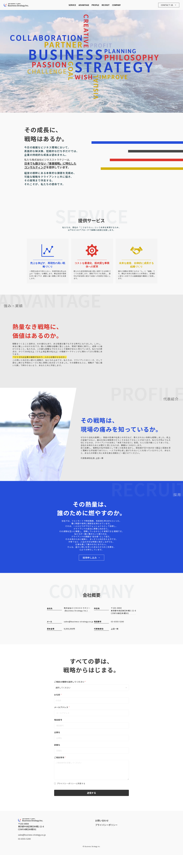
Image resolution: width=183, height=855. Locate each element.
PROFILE (95, 5)
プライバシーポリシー (106, 824)
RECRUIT (106, 5)
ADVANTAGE (84, 5)
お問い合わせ (102, 820)
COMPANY (116, 5)
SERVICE (72, 5)
